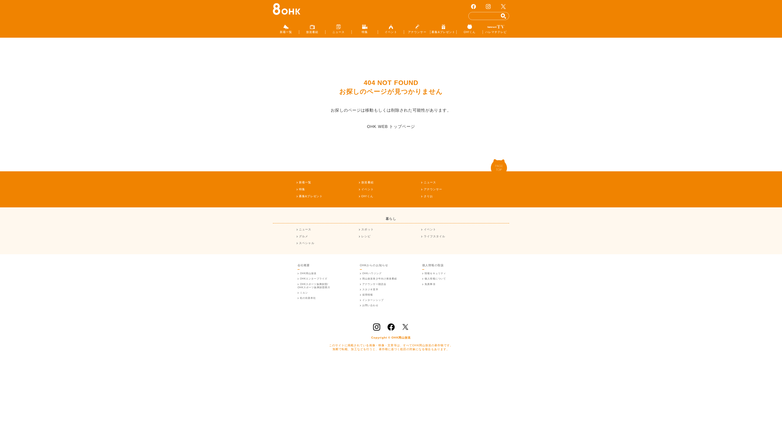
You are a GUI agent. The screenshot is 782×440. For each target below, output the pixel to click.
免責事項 (430, 284)
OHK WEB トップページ (391, 126)
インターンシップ (373, 300)
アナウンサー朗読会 (374, 284)
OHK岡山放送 (308, 273)
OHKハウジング (372, 273)
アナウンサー (433, 189)
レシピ (365, 236)
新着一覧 (305, 182)
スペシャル (306, 243)
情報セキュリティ (435, 273)
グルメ (303, 236)
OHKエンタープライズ (313, 278)
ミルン (304, 292)
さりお (428, 196)
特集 (302, 189)
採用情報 (367, 294)
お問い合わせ (370, 305)
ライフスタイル (434, 236)
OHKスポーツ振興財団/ (314, 286)
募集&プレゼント (311, 196)
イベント (367, 189)
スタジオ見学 (370, 289)
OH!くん (367, 196)
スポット (367, 229)
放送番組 (367, 182)
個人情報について (435, 278)
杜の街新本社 (308, 298)
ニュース (430, 182)
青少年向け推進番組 (379, 278)
